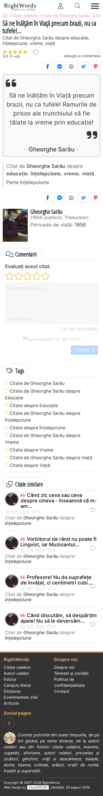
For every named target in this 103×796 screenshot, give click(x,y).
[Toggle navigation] (93, 6)
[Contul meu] (60, 6)
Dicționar (12, 691)
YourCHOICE (38, 787)
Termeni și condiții (71, 673)
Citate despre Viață (30, 465)
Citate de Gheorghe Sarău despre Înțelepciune (42, 417)
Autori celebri (16, 673)
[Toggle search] (77, 6)
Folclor (10, 679)
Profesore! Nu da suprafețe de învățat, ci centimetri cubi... (56, 580)
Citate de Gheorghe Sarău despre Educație (42, 394)
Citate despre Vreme (31, 450)
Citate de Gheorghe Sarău (37, 383)
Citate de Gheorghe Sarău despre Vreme (42, 439)
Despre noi (64, 667)
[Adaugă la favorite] (35, 52)
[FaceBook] (9, 723)
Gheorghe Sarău (51, 149)
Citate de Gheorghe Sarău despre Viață (51, 457)
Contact (61, 691)
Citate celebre (17, 667)
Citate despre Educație (34, 405)
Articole (11, 703)
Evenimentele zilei (21, 697)
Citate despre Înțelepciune (37, 427)
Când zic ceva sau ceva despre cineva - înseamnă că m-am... (58, 500)
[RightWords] (5, 15)
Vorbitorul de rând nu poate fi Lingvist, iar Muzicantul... (58, 542)
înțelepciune (18, 523)
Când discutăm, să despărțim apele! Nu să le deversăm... (58, 618)
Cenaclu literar (17, 685)
